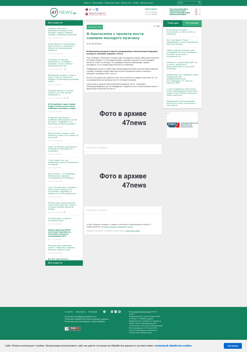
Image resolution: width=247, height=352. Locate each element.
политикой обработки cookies (173, 346)
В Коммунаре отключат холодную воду (59, 221)
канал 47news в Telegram (115, 227)
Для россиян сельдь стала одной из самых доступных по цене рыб (63, 136)
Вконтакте (112, 311)
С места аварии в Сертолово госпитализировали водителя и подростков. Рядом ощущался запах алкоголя (182, 92)
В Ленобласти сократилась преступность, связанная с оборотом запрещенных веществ (62, 48)
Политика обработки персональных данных (87, 319)
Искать (199, 3)
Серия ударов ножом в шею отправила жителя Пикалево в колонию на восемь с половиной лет (181, 53)
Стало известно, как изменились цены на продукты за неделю (63, 164)
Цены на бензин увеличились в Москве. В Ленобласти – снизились (62, 150)
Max (119, 311)
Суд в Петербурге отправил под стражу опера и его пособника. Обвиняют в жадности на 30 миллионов (62, 192)
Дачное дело (146, 3)
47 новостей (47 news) (141, 312)
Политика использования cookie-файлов (85, 321)
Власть (87, 3)
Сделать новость (97, 14)
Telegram (115, 311)
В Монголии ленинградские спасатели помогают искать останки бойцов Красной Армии (62, 207)
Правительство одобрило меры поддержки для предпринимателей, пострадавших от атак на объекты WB (182, 79)
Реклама (93, 312)
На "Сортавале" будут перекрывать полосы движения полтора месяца (182, 42)
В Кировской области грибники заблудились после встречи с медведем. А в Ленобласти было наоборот (62, 122)
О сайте (69, 312)
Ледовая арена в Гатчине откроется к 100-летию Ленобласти (60, 94)
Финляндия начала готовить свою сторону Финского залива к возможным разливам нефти (63, 79)
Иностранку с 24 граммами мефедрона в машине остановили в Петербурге (61, 177)
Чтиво (136, 3)
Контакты (81, 312)
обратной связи (133, 231)
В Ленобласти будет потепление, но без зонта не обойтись (180, 32)
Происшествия (112, 3)
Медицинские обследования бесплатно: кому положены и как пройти (181, 103)
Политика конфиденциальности (80, 316)
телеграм (93, 9)
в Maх (130, 227)
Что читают (192, 23)
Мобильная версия (87, 9)
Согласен (232, 346)
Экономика (97, 3)
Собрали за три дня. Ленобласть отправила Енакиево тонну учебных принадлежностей (60, 64)
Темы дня (172, 23)
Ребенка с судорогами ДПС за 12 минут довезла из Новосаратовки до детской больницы (181, 66)
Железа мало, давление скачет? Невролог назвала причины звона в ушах (61, 249)
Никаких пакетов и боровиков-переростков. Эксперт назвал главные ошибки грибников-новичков (62, 33)
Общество (126, 3)
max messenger (97, 9)
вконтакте (90, 9)
